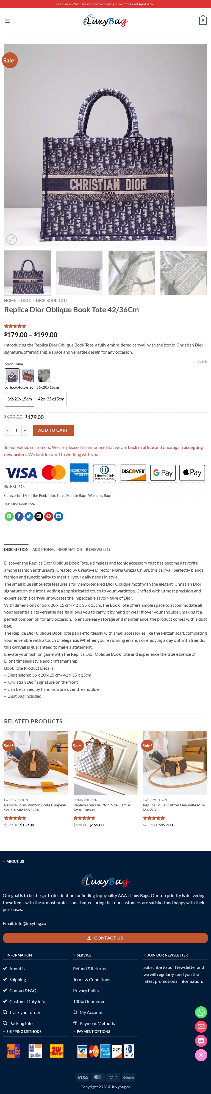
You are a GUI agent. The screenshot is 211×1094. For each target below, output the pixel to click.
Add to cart (53, 430)
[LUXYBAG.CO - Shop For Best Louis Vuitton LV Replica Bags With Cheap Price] (105, 20)
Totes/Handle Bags (72, 495)
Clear (202, 361)
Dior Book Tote (52, 300)
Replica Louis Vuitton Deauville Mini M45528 (174, 807)
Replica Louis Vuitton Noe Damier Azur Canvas (102, 807)
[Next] (196, 145)
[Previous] (15, 145)
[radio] (12, 376)
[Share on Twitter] (29, 516)
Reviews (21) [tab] (98, 549)
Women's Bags (100, 495)
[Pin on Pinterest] (48, 516)
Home (10, 300)
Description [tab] (16, 549)
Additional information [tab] (57, 549)
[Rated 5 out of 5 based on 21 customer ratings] (105, 326)
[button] (7, 20)
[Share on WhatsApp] (9, 516)
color (9, 364)
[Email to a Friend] (38, 516)
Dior (26, 300)
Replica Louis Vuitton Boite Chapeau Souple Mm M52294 (35, 807)
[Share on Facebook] (19, 516)
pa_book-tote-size (19, 388)
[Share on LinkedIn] (58, 516)
